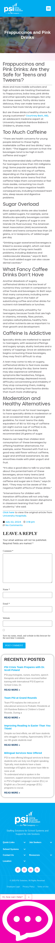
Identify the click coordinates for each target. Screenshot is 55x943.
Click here (8, 512)
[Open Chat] (27, 921)
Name (6, 589)
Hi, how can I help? (12, 897)
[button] (48, 8)
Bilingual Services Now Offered (23, 753)
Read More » (12, 690)
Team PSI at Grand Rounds (20, 697)
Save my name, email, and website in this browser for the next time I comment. (26, 637)
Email (6, 604)
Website (6, 618)
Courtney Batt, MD (37, 115)
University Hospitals (14, 515)
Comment (8, 551)
